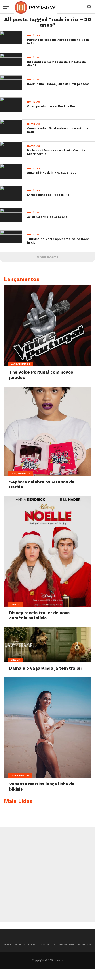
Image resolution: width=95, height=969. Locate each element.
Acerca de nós (25, 944)
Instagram (66, 944)
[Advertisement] (47, 874)
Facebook (84, 944)
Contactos (47, 944)
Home (7, 944)
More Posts (48, 257)
